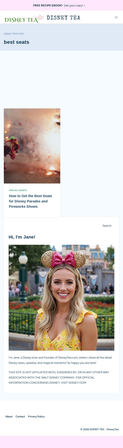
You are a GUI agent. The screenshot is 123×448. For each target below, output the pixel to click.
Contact (20, 416)
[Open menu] (116, 17)
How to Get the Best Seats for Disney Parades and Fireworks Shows (30, 201)
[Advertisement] (61, 78)
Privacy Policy (36, 416)
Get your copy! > (59, 5)
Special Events (18, 190)
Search (106, 225)
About (8, 416)
